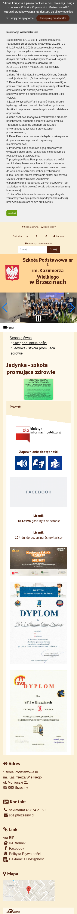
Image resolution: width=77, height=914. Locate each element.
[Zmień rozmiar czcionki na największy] (46, 236)
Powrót (16, 406)
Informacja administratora (39, 243)
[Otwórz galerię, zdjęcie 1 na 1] (38, 389)
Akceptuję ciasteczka (53, 18)
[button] (5, 307)
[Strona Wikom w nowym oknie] (13, 911)
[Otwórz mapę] (29, 890)
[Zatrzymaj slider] (38, 318)
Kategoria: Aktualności (30, 343)
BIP (11, 838)
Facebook (16, 848)
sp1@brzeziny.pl (21, 815)
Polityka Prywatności (24, 854)
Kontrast (59, 236)
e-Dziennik (16, 843)
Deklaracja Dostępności (26, 859)
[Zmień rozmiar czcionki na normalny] (27, 236)
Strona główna (31, 227)
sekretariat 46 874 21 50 (27, 810)
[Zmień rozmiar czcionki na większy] (36, 236)
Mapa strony (49, 227)
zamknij (12, 213)
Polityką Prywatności (34, 7)
